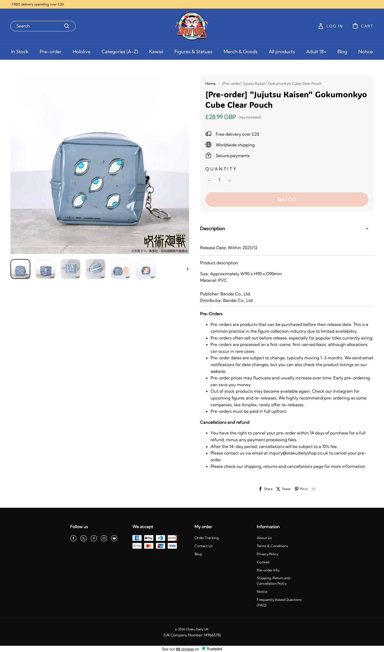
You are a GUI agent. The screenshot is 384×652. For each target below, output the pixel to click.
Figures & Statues (193, 52)
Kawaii (156, 52)
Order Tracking (207, 538)
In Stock (19, 52)
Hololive (81, 52)
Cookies (263, 562)
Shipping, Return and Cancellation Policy (273, 580)
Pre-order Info (268, 570)
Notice (365, 52)
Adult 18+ (316, 52)
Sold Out (286, 199)
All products (282, 52)
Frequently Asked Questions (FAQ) (279, 602)
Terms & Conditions (272, 546)
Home (210, 83)
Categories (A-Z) (120, 52)
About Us (264, 538)
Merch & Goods (241, 52)
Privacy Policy (267, 554)
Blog (342, 52)
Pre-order (51, 52)
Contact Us (204, 546)
